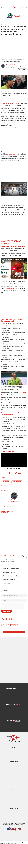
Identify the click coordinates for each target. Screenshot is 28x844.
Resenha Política (7, 583)
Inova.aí (5, 590)
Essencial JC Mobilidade (9, 579)
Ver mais (14, 632)
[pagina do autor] (14, 495)
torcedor (6, 481)
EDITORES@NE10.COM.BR (14, 826)
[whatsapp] (8, 473)
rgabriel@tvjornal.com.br (14, 504)
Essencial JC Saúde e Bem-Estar (11, 568)
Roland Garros (17, 481)
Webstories (8, 619)
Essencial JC (6, 564)
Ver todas (22, 556)
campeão (5, 485)
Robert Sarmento (10, 64)
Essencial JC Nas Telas (9, 572)
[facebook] (12, 473)
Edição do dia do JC (8, 587)
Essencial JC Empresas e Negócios (12, 576)
